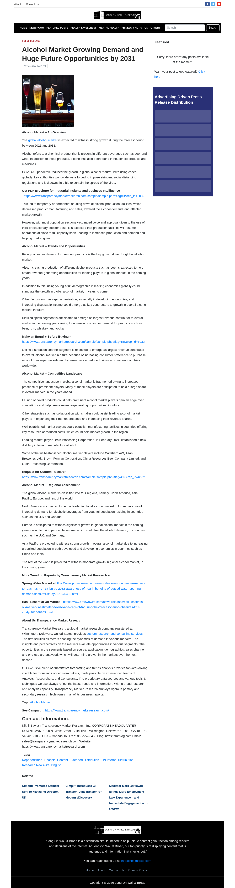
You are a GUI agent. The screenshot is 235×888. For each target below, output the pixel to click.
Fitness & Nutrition (135, 27)
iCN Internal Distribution (117, 760)
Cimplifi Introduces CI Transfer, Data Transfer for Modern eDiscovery (84, 791)
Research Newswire (36, 765)
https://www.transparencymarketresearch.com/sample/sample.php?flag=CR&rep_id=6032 (83, 477)
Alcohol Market (40, 702)
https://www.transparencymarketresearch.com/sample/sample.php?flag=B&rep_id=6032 (84, 196)
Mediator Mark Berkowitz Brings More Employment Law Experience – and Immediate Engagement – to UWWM (128, 797)
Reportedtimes (32, 760)
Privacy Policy (137, 870)
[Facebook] (207, 4)
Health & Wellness (84, 27)
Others (156, 27)
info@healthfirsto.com (136, 861)
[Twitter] (213, 4)
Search (213, 27)
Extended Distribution (84, 760)
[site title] (117, 829)
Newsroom (36, 27)
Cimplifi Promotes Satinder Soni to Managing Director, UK (40, 791)
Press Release (31, 40)
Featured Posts (57, 27)
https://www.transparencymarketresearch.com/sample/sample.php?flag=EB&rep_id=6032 (83, 341)
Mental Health (109, 27)
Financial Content (56, 760)
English (56, 765)
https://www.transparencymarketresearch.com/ (77, 710)
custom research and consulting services (115, 633)
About (17, 4)
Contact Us (32, 4)
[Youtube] (218, 4)
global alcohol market (42, 140)
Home (23, 27)
